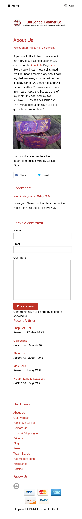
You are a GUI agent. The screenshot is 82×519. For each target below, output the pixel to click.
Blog (16, 443)
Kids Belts (19, 366)
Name (17, 230)
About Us (36, 65)
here (53, 65)
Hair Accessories (24, 458)
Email (16, 244)
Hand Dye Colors (24, 422)
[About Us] (37, 148)
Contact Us (20, 427)
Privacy (18, 438)
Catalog (18, 468)
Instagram (16, 486)
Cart (71, 5)
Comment (19, 257)
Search (17, 448)
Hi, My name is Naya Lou (29, 378)
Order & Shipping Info (26, 433)
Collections (20, 340)
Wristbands (20, 463)
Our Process (21, 417)
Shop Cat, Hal (22, 328)
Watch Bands (21, 453)
